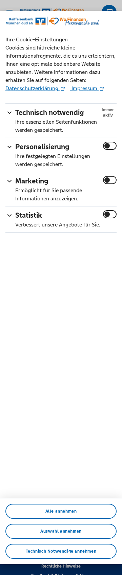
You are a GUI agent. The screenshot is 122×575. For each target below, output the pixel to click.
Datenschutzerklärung (32, 88)
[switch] (110, 146)
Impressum (84, 88)
